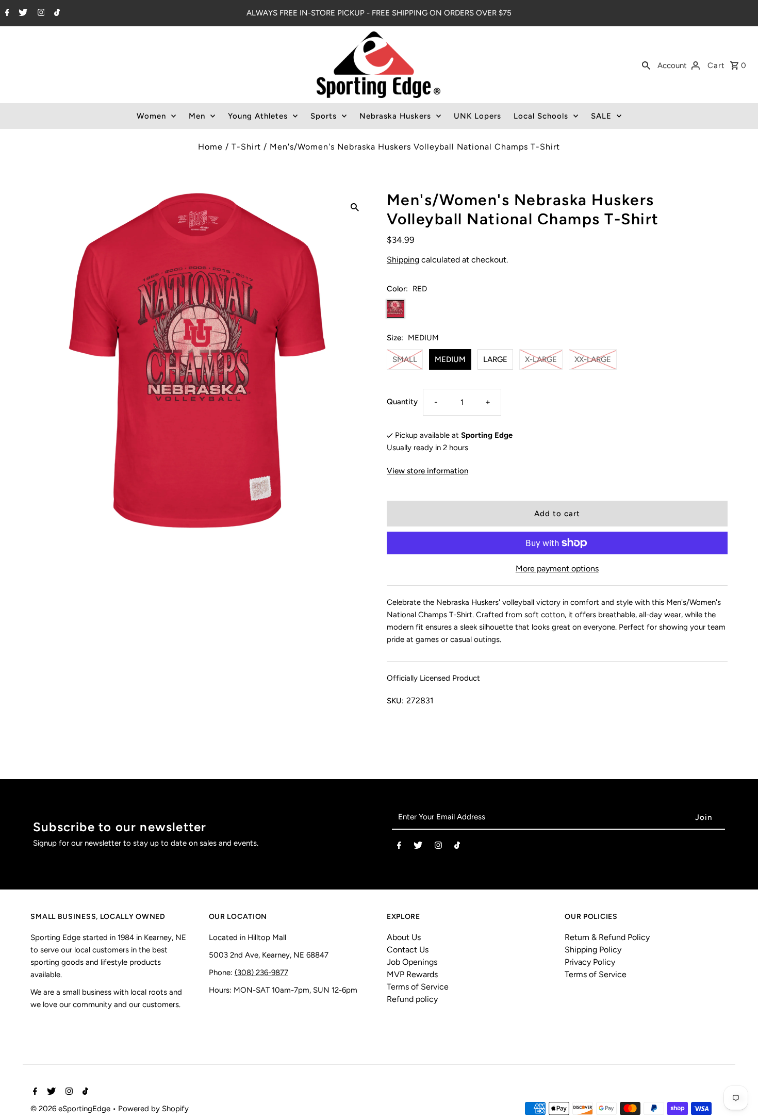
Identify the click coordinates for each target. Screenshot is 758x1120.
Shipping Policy (593, 949)
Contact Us (408, 949)
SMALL (404, 359)
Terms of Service (418, 987)
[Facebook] (6, 13)
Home (210, 147)
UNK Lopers (477, 116)
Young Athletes (258, 116)
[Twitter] (21, 13)
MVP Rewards (412, 974)
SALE (601, 116)
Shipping (403, 260)
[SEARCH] (646, 65)
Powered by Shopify (153, 1108)
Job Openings (412, 962)
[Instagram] (40, 13)
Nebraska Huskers (395, 116)
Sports (323, 116)
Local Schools (541, 116)
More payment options (557, 568)
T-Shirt (246, 147)
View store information (427, 470)
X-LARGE (541, 359)
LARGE (495, 359)
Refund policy (412, 999)
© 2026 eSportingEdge (71, 1108)
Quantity (402, 401)
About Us (404, 937)
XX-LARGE (592, 359)
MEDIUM (450, 359)
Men (197, 116)
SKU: (395, 700)
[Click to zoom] (354, 206)
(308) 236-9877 (261, 972)
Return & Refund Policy (607, 937)
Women (151, 116)
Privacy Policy (590, 962)
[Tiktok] (56, 13)
